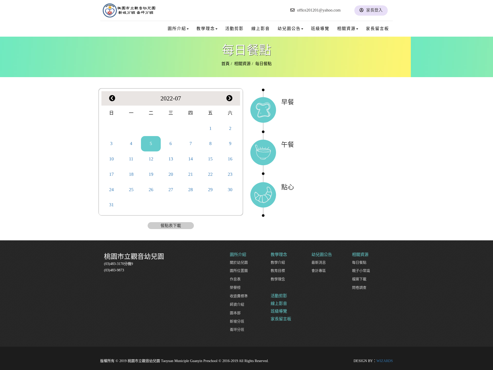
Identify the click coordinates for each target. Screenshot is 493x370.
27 (170, 189)
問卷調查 (359, 288)
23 (230, 174)
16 (230, 158)
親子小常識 (361, 271)
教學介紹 (278, 262)
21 (190, 174)
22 (210, 174)
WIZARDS (384, 361)
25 (131, 189)
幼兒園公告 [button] (289, 28)
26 (151, 189)
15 (210, 158)
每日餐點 (359, 262)
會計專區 (318, 271)
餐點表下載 (170, 225)
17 (111, 174)
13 (170, 158)
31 (111, 204)
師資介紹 (237, 304)
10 (111, 158)
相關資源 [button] (346, 28)
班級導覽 (320, 28)
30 (230, 189)
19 (151, 174)
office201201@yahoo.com (318, 10)
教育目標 (278, 271)
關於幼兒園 (239, 262)
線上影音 (260, 28)
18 (131, 174)
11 (131, 158)
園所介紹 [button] (177, 28)
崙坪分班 (237, 330)
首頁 (225, 63)
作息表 (235, 279)
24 (111, 189)
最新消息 (318, 262)
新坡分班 (237, 321)
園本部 (235, 313)
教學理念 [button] (205, 28)
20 (170, 174)
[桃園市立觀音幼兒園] (129, 10)
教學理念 (278, 279)
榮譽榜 (235, 288)
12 (151, 158)
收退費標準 (239, 296)
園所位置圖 (239, 271)
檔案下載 (359, 279)
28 (190, 189)
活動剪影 (234, 28)
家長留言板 (377, 28)
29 (210, 189)
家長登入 (374, 10)
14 (190, 158)
